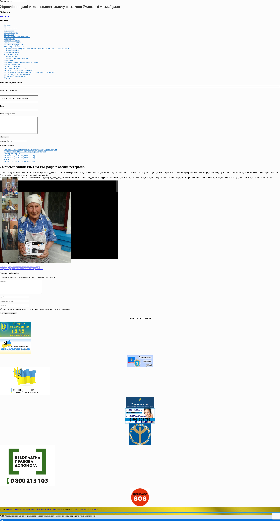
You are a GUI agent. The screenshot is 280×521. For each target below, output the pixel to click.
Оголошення (9, 35)
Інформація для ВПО (12, 50)
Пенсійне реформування (13, 45)
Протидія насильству (12, 64)
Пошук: (3, 1)
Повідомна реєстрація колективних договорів (21, 62)
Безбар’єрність (9, 39)
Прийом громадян (11, 33)
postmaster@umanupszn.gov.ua (87, 509)
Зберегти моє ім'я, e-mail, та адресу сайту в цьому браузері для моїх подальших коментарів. (36, 309)
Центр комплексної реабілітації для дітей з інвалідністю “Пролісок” (29, 72)
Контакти (7, 78)
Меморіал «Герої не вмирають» (16, 76)
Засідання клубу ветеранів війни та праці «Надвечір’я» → (21, 269)
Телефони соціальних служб (14, 68)
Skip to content (5, 16)
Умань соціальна (10, 29)
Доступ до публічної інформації (16, 58)
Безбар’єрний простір (12, 41)
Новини (7, 27)
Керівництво (9, 31)
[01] (10, 239)
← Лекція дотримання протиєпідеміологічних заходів (20, 267)
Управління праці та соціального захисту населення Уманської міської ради (60, 7)
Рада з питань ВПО (11, 52)
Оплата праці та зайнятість (14, 47)
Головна (7, 25)
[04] (10, 208)
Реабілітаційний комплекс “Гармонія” (18, 70)
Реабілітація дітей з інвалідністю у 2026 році (20, 156)
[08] (10, 192)
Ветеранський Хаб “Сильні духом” (17, 74)
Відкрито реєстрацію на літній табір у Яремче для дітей (25, 152)
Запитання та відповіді (12, 43)
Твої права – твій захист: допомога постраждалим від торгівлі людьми (30, 150)
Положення (8, 60)
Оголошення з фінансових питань (17, 37)
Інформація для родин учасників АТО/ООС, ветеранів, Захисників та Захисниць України (37, 48)
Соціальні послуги (11, 54)
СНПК (6, 159)
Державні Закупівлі (11, 56)
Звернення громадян (12, 66)
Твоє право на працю (12, 154)
